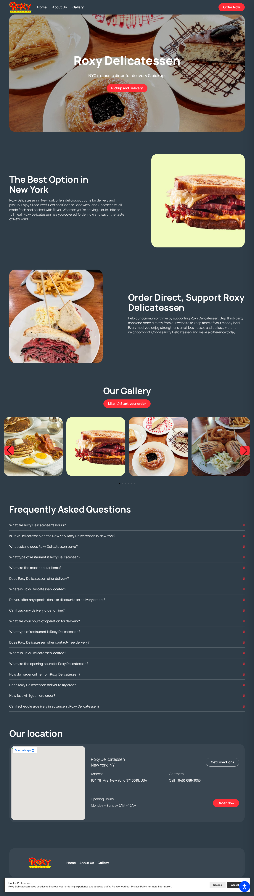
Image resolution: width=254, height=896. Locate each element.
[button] (9, 450)
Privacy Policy (139, 886)
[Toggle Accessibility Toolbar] (244, 886)
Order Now (234, 7)
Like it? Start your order (129, 403)
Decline (217, 885)
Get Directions (222, 762)
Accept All (237, 885)
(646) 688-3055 (188, 780)
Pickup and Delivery (129, 88)
